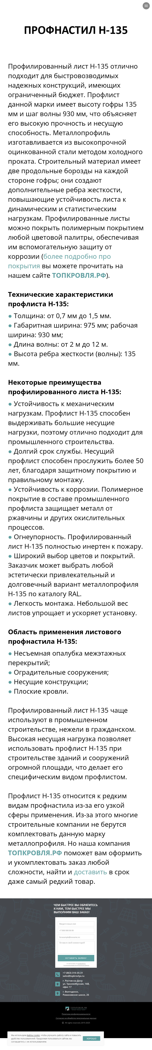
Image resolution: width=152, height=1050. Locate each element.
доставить (91, 871)
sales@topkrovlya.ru (73, 975)
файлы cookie (33, 1035)
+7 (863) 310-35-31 (73, 972)
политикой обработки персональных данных (76, 965)
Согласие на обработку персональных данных (76, 1018)
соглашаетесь (82, 963)
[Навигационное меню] (146, 6)
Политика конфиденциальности (76, 1014)
